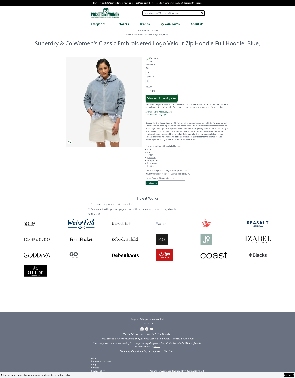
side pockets (152, 160)
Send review (151, 183)
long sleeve (152, 163)
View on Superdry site (161, 98)
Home (128, 34)
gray (149, 152)
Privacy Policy (98, 370)
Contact (95, 367)
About (94, 358)
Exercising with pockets (143, 34)
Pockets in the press (101, 361)
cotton (150, 155)
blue (149, 149)
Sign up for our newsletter (121, 3)
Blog (93, 364)
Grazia (157, 346)
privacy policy (64, 375)
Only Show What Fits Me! (147, 30)
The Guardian (165, 334)
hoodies (150, 166)
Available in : (151, 64)
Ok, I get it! (289, 375)
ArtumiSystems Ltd (194, 370)
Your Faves (172, 24)
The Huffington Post (183, 338)
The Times (169, 351)
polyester (151, 157)
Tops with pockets (162, 34)
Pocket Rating (152, 178)
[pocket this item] (69, 142)
